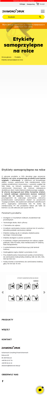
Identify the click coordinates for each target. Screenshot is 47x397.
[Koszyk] (38, 4)
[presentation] (3, 292)
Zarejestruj (31, 4)
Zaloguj (22, 4)
